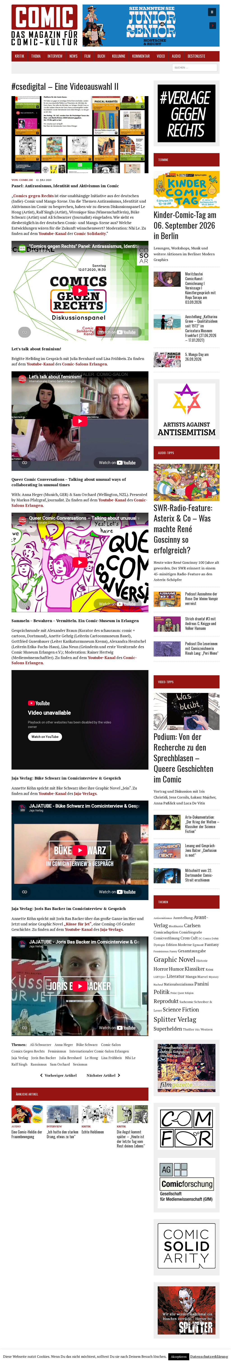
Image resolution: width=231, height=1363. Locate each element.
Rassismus (39, 1064)
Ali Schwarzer (40, 1044)
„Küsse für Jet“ (78, 924)
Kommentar (141, 56)
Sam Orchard (60, 1064)
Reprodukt (166, 1001)
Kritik (19, 56)
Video (161, 56)
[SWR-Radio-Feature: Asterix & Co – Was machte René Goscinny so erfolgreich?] (186, 497)
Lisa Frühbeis (111, 1057)
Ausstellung (183, 917)
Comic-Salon (111, 1044)
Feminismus (57, 1051)
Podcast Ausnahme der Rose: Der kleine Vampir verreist (201, 598)
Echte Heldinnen (93, 1132)
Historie (202, 961)
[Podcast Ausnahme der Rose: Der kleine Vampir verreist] (167, 603)
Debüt (215, 938)
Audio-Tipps (166, 452)
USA (197, 1029)
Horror (161, 968)
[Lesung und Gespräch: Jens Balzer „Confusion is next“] (167, 855)
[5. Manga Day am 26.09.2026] (167, 364)
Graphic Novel (174, 959)
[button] (151, 26)
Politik (162, 992)
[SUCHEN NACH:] (194, 67)
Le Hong (91, 1057)
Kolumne (118, 56)
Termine (163, 159)
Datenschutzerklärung (209, 1356)
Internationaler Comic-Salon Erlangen (99, 1051)
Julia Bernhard (70, 1057)
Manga (190, 976)
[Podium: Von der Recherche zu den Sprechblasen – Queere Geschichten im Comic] (186, 727)
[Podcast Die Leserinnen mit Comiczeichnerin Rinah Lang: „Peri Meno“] (167, 653)
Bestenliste (196, 56)
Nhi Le (130, 1057)
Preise (174, 993)
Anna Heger (64, 1044)
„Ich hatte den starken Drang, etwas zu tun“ (62, 1134)
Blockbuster (176, 926)
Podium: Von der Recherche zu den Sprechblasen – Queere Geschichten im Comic (183, 757)
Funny (173, 951)
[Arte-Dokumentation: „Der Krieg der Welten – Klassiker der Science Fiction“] (167, 827)
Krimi (209, 969)
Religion (189, 993)
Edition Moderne (179, 945)
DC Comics (205, 938)
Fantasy (212, 944)
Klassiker (195, 968)
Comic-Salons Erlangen (84, 364)
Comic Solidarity (90, 233)
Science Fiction (181, 1009)
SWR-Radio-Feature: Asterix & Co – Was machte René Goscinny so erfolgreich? (183, 528)
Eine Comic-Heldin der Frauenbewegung (27, 1134)
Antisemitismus (163, 918)
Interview (55, 56)
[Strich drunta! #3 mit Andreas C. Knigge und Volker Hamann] (167, 628)
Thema (36, 56)
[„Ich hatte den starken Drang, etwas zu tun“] (62, 1119)
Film (87, 56)
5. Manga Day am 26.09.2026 (197, 357)
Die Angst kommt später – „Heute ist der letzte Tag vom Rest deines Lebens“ (131, 1139)
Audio (176, 56)
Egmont (198, 945)
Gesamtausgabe (192, 950)
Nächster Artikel (101, 1075)
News (73, 56)
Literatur (176, 976)
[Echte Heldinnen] (97, 1119)
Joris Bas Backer (43, 1057)
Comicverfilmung (167, 938)
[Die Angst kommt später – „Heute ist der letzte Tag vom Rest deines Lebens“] (132, 1119)
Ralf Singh (19, 1064)
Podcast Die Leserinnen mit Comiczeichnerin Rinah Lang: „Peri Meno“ (201, 648)
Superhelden (168, 1028)
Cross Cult (189, 938)
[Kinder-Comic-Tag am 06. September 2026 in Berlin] (186, 204)
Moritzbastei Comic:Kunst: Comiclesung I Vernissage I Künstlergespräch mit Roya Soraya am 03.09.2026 (200, 288)
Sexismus (80, 1064)
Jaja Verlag (20, 1057)
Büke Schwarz (87, 1044)
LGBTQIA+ (160, 977)
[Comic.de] (44, 25)
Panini (201, 983)
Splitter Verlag (175, 1019)
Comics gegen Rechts (33, 195)
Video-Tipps (165, 681)
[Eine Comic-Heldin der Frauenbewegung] (27, 1119)
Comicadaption (166, 932)
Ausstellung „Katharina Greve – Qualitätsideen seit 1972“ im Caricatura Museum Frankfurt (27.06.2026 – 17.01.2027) (201, 328)
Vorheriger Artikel (61, 1075)
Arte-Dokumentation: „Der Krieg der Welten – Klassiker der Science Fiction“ (202, 824)
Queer (181, 993)
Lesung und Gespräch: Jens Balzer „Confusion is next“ (201, 850)
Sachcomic (186, 1002)
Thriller (188, 1029)
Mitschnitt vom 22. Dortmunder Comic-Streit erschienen (199, 875)
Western (207, 1029)
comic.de (26, 180)
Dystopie (159, 945)
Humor (176, 968)
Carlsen (192, 925)
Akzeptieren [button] (179, 1357)
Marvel (202, 976)
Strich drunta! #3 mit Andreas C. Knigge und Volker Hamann (200, 623)
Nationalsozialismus (179, 984)
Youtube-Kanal (52, 233)
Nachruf (158, 984)
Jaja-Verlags (85, 793)
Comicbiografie (190, 932)
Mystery (214, 977)
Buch (101, 56)
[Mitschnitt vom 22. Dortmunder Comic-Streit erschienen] (167, 880)
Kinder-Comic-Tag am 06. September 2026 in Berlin (185, 225)
